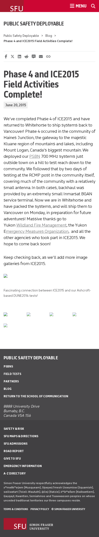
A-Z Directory (15, 473)
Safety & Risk (14, 429)
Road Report (14, 451)
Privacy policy (40, 509)
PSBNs (8, 366)
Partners (11, 381)
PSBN (34, 156)
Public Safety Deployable (34, 23)
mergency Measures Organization (37, 231)
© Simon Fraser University (68, 509)
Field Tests (12, 374)
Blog (48, 36)
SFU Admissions (15, 444)
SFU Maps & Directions (21, 436)
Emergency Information (23, 466)
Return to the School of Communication (36, 396)
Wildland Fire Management (41, 225)
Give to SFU (12, 458)
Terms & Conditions (16, 509)
